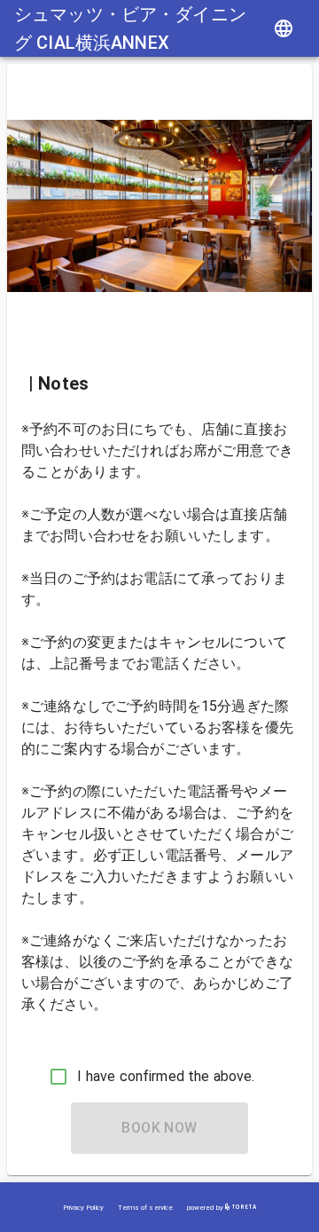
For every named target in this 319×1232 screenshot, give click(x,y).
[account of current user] (283, 28)
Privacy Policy (83, 1208)
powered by (206, 1208)
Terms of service (145, 1208)
